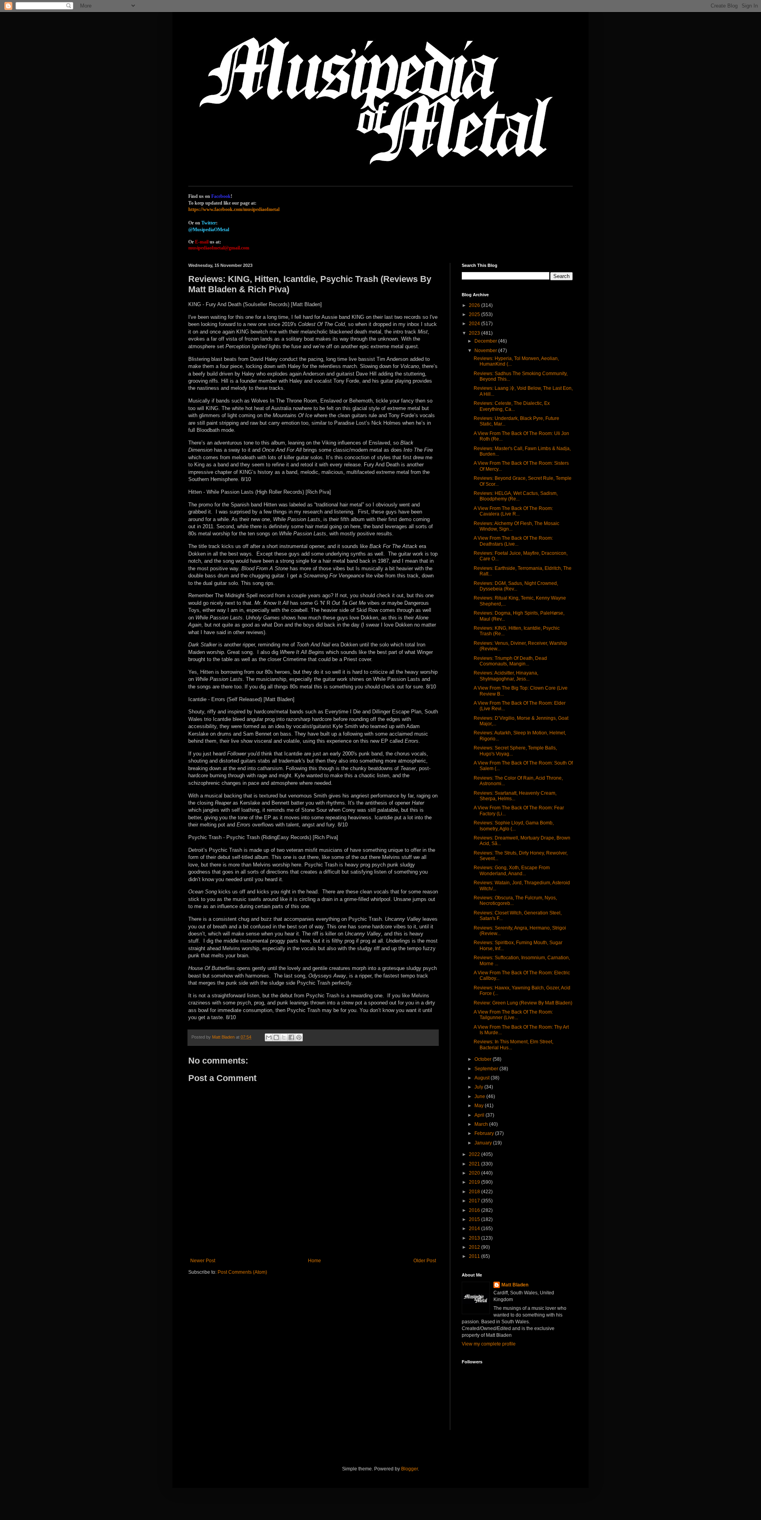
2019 (475, 1182)
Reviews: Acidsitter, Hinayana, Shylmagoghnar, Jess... (506, 675)
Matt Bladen (514, 1285)
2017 (475, 1201)
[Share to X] (284, 1037)
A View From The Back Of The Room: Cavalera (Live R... (513, 511)
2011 (475, 1256)
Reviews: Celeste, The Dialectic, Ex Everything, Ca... (512, 406)
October (483, 1059)
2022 (475, 1154)
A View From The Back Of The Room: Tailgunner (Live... (513, 1014)
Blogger (409, 1469)
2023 (475, 333)
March (481, 1124)
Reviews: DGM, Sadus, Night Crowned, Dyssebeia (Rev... (516, 586)
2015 (475, 1219)
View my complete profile (489, 1344)
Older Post (424, 1260)
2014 (475, 1228)
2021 (475, 1164)
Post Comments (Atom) (242, 1272)
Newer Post (202, 1260)
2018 (475, 1191)
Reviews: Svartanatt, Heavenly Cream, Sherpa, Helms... (515, 795)
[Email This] (269, 1037)
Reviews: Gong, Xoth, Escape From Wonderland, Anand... (512, 870)
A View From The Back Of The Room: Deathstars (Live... (513, 540)
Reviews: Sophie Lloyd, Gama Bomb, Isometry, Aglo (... (514, 825)
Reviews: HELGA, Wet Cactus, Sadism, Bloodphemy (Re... (516, 496)
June (480, 1096)
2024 (475, 323)
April (480, 1115)
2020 (475, 1173)
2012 (475, 1247)
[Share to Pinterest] (299, 1037)
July (479, 1087)
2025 (475, 314)
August (482, 1078)
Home (314, 1260)
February (484, 1133)
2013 (475, 1238)
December (486, 341)
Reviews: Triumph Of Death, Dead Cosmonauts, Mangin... (510, 661)
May (479, 1105)
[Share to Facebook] (291, 1037)
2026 (475, 305)
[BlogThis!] (276, 1037)
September (486, 1068)
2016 (475, 1210)
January (483, 1143)
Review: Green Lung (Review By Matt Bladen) (523, 1003)
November (486, 350)
